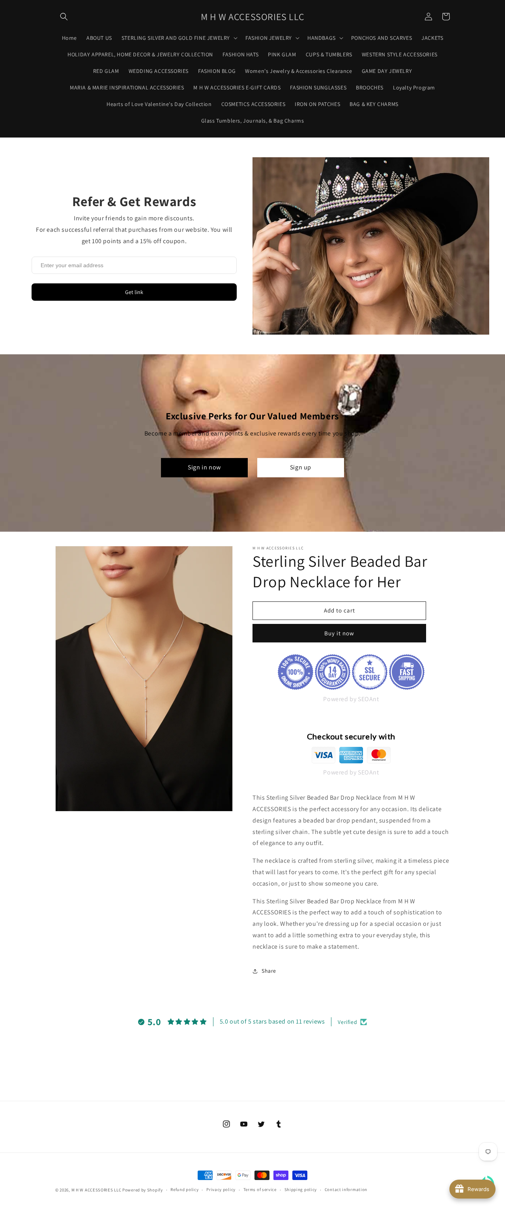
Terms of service (260, 1189)
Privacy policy (221, 1189)
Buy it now (339, 633)
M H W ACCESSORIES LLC (96, 1190)
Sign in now (204, 467)
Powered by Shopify (142, 1190)
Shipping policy (300, 1189)
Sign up (300, 467)
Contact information (346, 1189)
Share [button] (269, 970)
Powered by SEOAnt (351, 699)
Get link (134, 292)
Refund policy (184, 1189)
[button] (64, 16)
